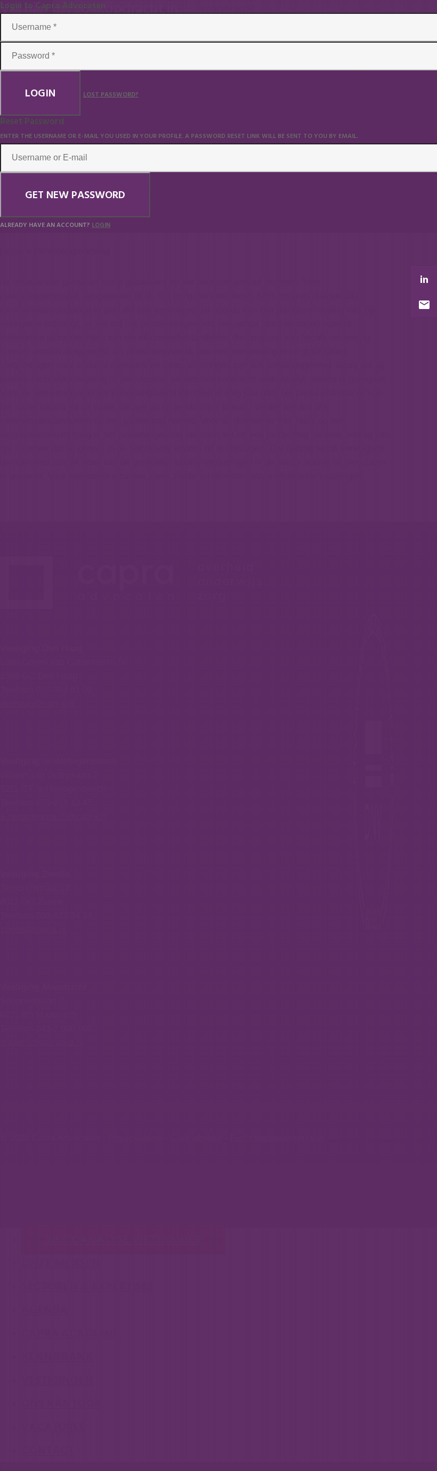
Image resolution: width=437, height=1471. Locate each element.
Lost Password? (111, 95)
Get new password (75, 195)
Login (40, 93)
